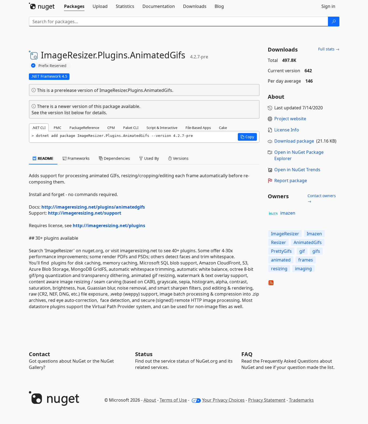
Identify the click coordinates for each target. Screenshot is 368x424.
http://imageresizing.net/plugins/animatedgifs (93, 207)
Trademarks (301, 400)
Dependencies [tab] (116, 158)
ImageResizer (285, 234)
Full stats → (328, 49)
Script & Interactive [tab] (162, 127)
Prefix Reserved (52, 65)
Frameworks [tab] (78, 158)
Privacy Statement (266, 400)
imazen (287, 213)
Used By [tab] (151, 158)
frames (305, 260)
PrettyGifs (281, 251)
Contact (39, 354)
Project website (290, 119)
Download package (294, 141)
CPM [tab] (111, 127)
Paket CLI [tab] (130, 127)
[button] (247, 137)
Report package (290, 181)
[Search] (333, 21)
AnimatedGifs (308, 242)
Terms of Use (173, 400)
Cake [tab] (223, 127)
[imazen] (273, 213)
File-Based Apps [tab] (198, 127)
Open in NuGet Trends (297, 170)
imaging (303, 269)
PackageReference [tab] (84, 127)
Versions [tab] (180, 158)
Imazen (314, 234)
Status (144, 354)
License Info (286, 130)
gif (302, 251)
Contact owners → (322, 198)
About (150, 400)
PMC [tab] (57, 127)
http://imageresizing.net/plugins (109, 225)
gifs (316, 251)
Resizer (278, 242)
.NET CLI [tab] (38, 127)
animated (281, 260)
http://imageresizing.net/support (84, 213)
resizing (279, 269)
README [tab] (45, 158)
